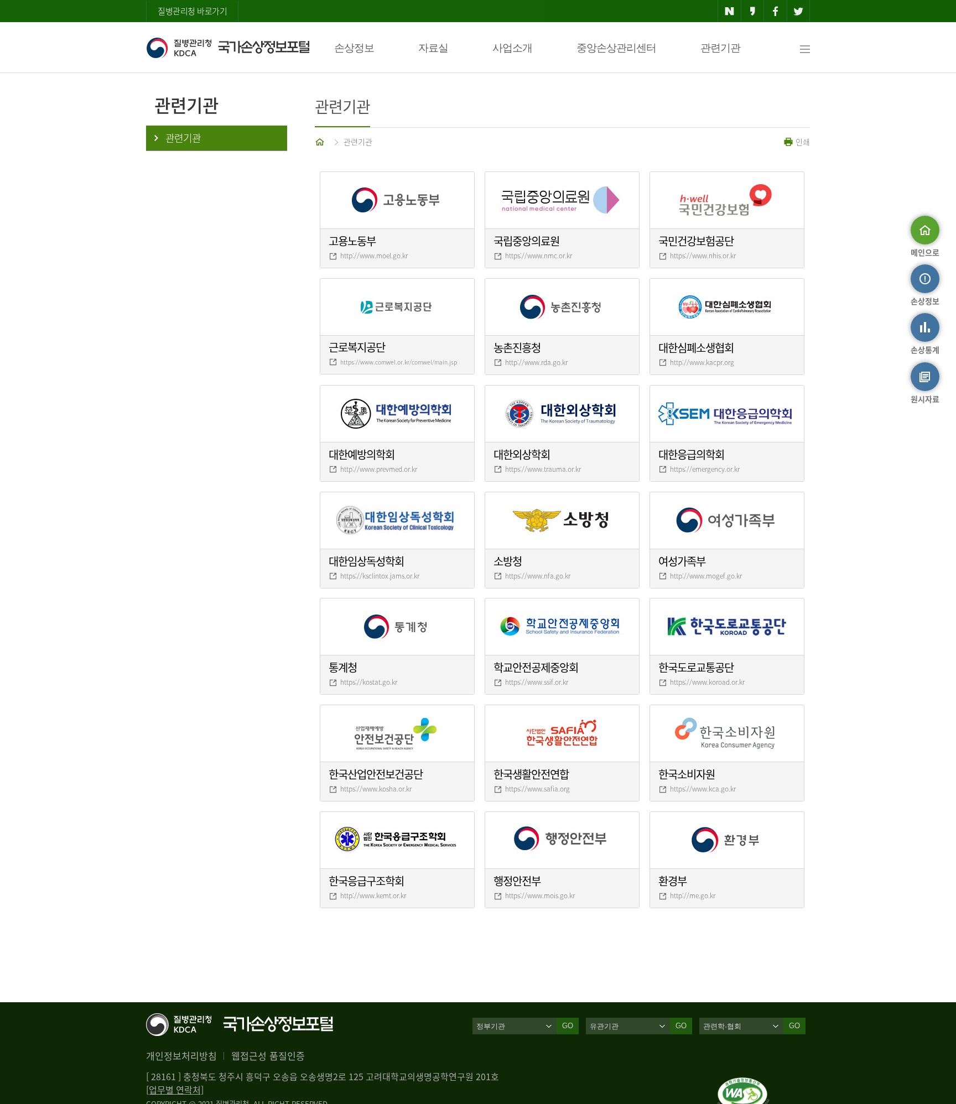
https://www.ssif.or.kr (536, 682)
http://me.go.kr (692, 895)
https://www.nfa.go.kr (537, 576)
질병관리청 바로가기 (192, 11)
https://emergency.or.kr (705, 469)
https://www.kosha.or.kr (376, 789)
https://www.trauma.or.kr (543, 469)
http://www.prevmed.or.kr (378, 469)
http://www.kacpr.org (702, 362)
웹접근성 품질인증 (268, 1056)
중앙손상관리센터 (616, 48)
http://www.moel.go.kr (374, 256)
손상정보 (354, 48)
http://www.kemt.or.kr (373, 895)
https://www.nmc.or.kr (538, 256)
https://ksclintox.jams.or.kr (379, 576)
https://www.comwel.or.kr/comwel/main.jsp (398, 362)
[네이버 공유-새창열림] (729, 11)
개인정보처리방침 (181, 1056)
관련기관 (720, 48)
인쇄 (801, 141)
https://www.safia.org (537, 789)
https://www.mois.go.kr (540, 895)
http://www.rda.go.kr (536, 362)
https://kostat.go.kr (368, 682)
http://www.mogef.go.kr (706, 576)
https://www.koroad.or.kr (707, 682)
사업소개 (512, 48)
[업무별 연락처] (175, 1089)
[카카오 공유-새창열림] (752, 11)
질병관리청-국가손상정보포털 (227, 47)
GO (567, 1026)
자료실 (433, 48)
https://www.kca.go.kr (703, 789)
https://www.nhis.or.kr (703, 256)
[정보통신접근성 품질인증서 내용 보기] (743, 1084)
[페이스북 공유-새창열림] (775, 11)
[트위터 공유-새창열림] (798, 11)
